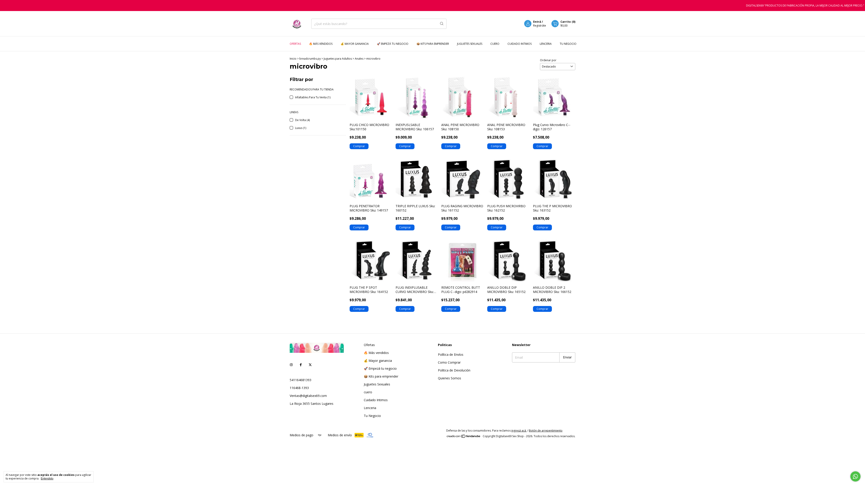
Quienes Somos (449, 378)
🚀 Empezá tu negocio (392, 44)
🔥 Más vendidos (320, 44)
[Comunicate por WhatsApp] (855, 476)
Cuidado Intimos (520, 44)
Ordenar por (548, 60)
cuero (494, 44)
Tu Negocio (568, 44)
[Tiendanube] (463, 437)
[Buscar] (441, 24)
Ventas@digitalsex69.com (308, 396)
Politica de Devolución (454, 370)
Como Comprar (449, 362)
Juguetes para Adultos (338, 59)
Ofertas (295, 44)
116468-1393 (299, 388)
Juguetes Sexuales (469, 44)
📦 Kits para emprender (433, 44)
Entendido (47, 478)
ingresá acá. (519, 430)
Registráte (539, 25)
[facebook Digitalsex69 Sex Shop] (300, 365)
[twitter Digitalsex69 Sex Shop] (310, 365)
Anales (359, 59)
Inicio (293, 59)
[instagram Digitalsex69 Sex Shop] (291, 365)
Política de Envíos (450, 354)
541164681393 (300, 380)
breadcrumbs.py (310, 59)
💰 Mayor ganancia (355, 44)
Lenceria (546, 44)
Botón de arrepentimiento (545, 430)
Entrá (537, 22)
